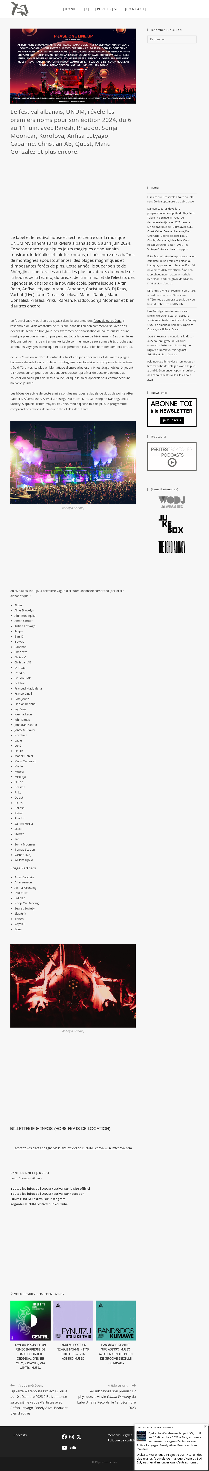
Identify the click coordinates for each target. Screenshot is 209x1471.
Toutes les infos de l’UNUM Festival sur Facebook (47, 1193)
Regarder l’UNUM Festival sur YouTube (39, 1204)
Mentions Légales (120, 1435)
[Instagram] (71, 1436)
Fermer (205, 1426)
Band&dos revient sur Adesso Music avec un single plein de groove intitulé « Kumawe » (115, 1354)
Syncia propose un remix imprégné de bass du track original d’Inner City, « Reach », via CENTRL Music (30, 1356)
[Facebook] (64, 1436)
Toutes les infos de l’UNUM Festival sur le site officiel (50, 1188)
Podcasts (20, 1435)
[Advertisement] (73, 196)
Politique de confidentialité (126, 1440)
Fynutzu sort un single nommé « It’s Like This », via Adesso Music (73, 1351)
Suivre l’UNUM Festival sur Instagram (37, 1199)
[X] (78, 1436)
